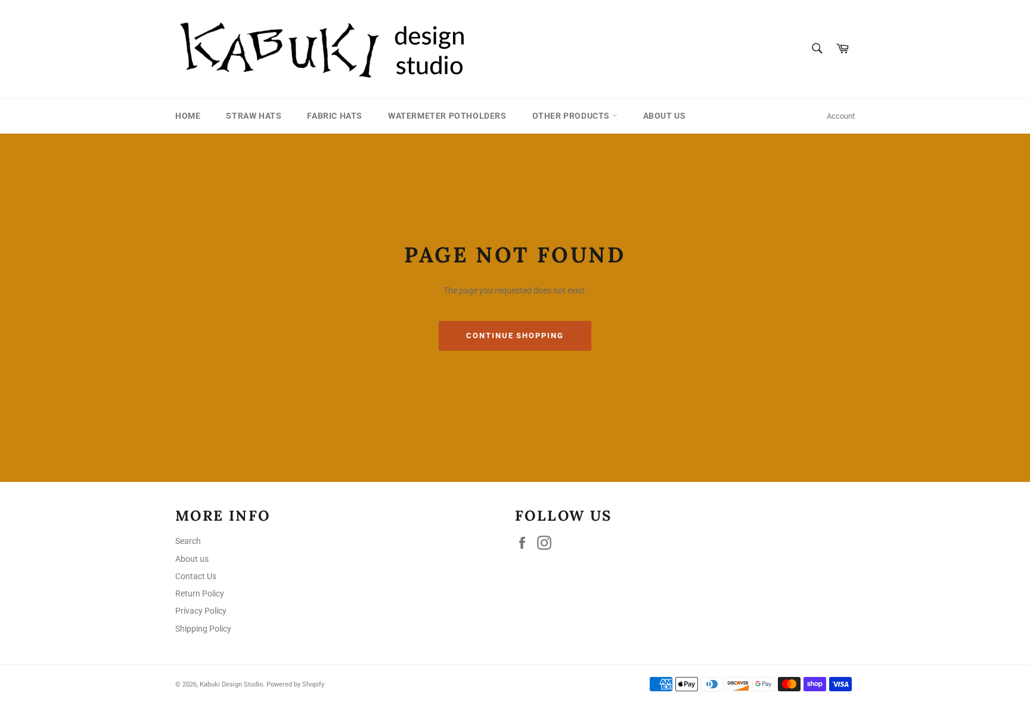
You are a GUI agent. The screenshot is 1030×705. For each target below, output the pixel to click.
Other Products (572, 115)
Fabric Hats (334, 115)
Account (841, 116)
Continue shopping (515, 335)
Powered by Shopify (295, 684)
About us (664, 115)
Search (188, 541)
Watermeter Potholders (447, 115)
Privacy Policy (201, 611)
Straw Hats (253, 115)
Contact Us (195, 576)
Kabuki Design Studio (231, 684)
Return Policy (199, 593)
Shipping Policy (203, 628)
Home (187, 115)
